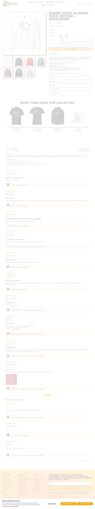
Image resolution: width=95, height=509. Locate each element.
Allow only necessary (68, 503)
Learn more (15, 506)
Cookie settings (52, 503)
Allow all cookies (85, 503)
